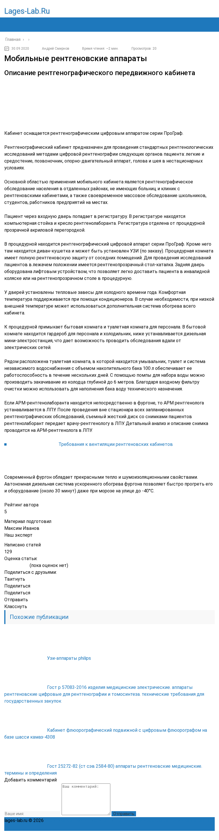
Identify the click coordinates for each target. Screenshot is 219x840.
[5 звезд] (26, 566)
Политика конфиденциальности (79, 820)
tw (185, 835)
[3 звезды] (16, 566)
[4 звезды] (21, 566)
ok (147, 835)
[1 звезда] (6, 566)
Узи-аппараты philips (69, 658)
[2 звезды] (11, 566)
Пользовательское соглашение (149, 820)
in (197, 835)
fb (172, 835)
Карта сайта (197, 820)
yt (160, 835)
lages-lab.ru (27, 11)
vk (210, 835)
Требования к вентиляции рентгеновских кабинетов (115, 444)
